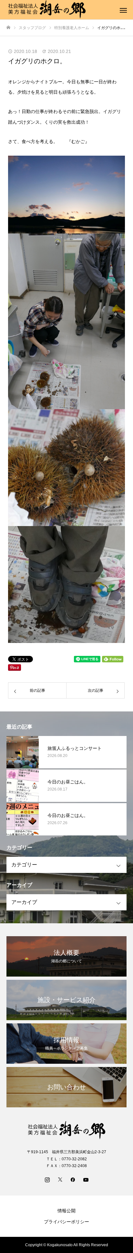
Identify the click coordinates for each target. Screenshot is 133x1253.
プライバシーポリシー (66, 1221)
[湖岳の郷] (66, 1130)
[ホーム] (8, 28)
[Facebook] (73, 1179)
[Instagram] (47, 1179)
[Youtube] (86, 1179)
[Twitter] (60, 1179)
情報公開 (66, 1210)
